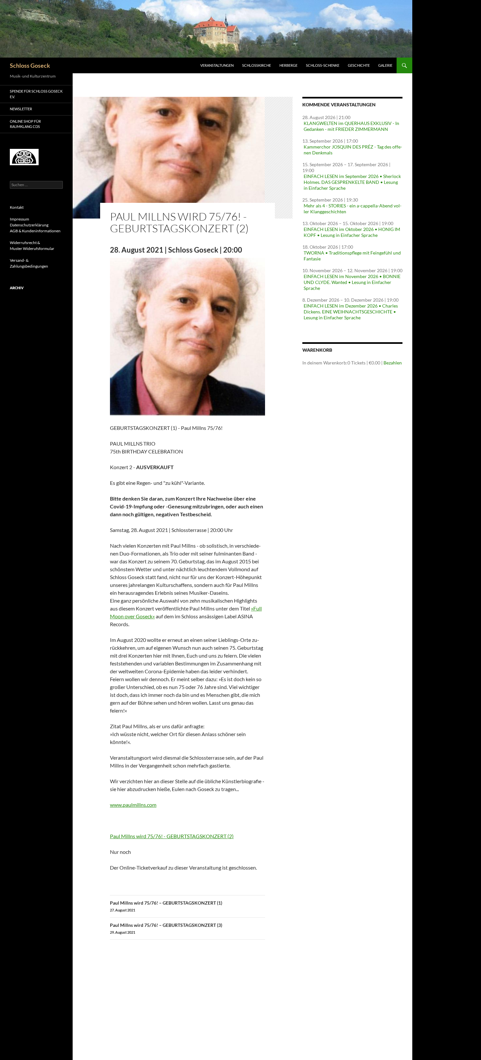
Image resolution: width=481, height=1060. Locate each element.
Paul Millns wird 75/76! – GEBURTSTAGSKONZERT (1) (166, 906)
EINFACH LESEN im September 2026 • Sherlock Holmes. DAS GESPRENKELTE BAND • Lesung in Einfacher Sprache (352, 182)
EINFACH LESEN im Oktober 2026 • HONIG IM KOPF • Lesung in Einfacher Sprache (352, 232)
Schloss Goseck (30, 65)
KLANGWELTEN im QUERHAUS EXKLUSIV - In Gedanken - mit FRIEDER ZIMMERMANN (351, 126)
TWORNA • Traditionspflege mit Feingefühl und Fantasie (352, 255)
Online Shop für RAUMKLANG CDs (25, 124)
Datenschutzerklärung (29, 224)
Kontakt (17, 207)
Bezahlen (392, 362)
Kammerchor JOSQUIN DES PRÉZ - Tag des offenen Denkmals (353, 149)
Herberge (288, 65)
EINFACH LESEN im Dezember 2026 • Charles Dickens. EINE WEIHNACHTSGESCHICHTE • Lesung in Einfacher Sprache (351, 311)
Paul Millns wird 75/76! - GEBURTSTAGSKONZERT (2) (172, 836)
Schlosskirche (256, 65)
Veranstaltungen (217, 65)
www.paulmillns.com (133, 805)
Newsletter (21, 109)
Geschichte (359, 65)
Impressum (19, 219)
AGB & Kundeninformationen (35, 230)
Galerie (385, 65)
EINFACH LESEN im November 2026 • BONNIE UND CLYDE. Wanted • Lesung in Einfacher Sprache (352, 282)
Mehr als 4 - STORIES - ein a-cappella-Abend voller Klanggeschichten (352, 208)
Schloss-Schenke (322, 65)
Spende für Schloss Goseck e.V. (36, 94)
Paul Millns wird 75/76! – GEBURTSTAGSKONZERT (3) (166, 928)
